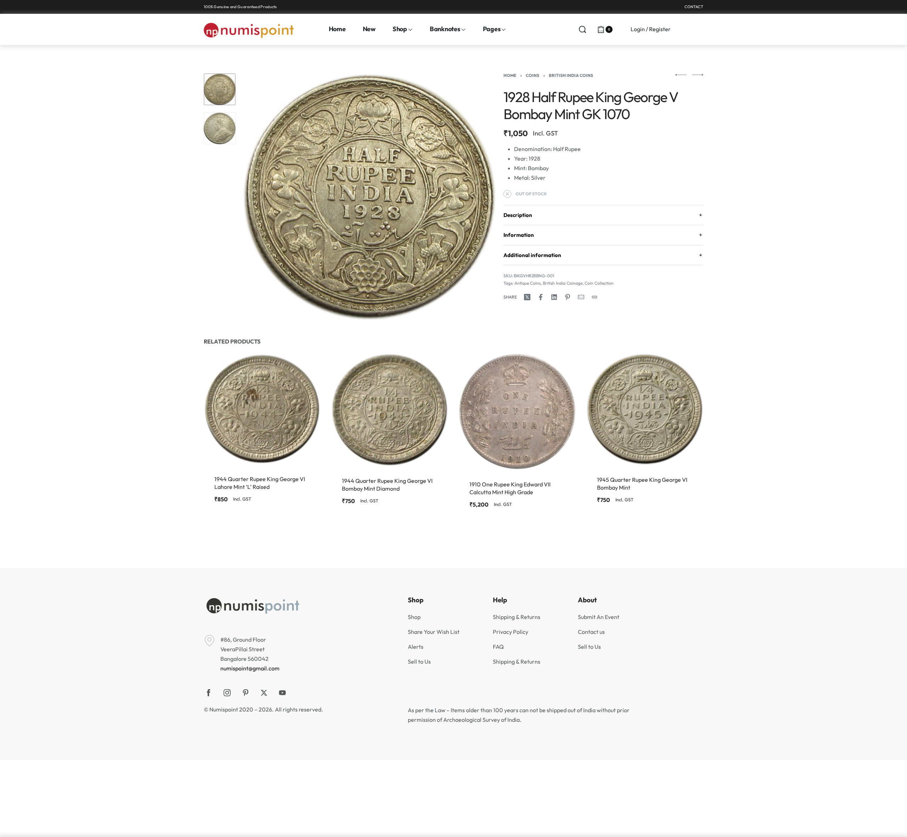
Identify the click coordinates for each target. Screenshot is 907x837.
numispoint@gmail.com (250, 668)
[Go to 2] (220, 128)
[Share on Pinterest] (567, 297)
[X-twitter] (264, 693)
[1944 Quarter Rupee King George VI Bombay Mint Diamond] (389, 409)
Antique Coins (527, 283)
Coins (532, 75)
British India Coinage (562, 283)
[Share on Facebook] (540, 297)
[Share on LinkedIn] (554, 297)
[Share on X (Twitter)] (527, 297)
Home (509, 75)
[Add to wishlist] (304, 370)
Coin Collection (599, 283)
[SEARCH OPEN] (582, 29)
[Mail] (581, 297)
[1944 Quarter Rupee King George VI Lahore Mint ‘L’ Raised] (262, 408)
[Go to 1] (220, 89)
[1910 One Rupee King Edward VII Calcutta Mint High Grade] (517, 411)
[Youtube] (282, 693)
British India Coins (571, 75)
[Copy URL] (594, 297)
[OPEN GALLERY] (369, 196)
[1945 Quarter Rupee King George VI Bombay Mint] (644, 409)
